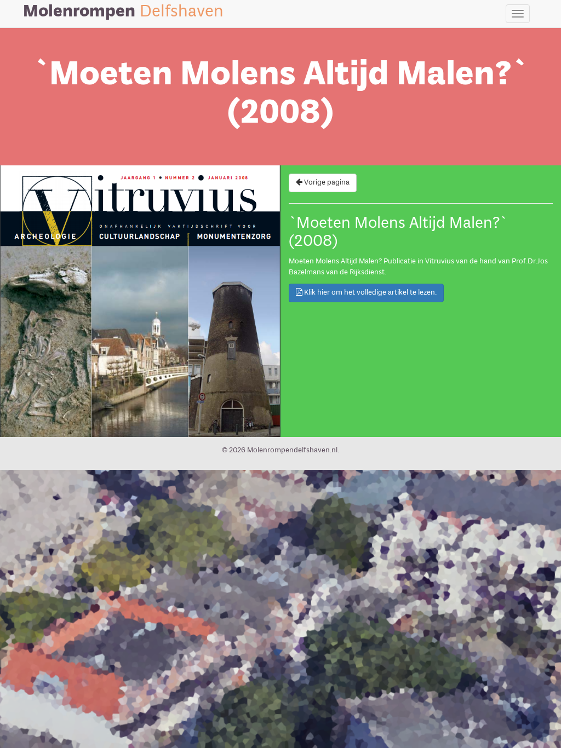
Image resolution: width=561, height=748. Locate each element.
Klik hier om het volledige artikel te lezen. (369, 292)
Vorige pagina (326, 182)
